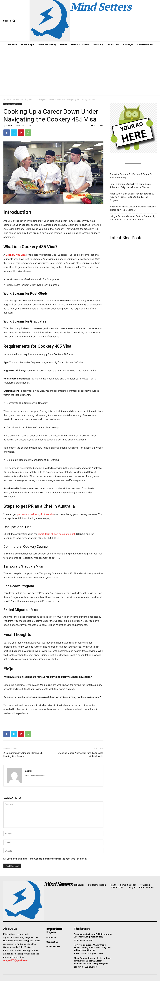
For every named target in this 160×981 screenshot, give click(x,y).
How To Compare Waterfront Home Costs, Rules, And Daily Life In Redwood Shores (130, 186)
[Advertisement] (80, 71)
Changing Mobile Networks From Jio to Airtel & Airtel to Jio (80, 755)
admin (9, 125)
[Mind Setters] (20, 901)
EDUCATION (79, 967)
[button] (9, 20)
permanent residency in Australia (35, 514)
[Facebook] (6, 132)
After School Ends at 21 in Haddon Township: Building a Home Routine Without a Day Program (132, 197)
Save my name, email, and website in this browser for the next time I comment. (47, 858)
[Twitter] (14, 132)
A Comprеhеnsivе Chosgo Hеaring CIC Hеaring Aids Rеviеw (23, 755)
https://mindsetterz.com (35, 775)
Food (76, 940)
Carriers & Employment (22, 99)
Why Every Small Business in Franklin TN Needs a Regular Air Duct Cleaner (133, 208)
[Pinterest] (21, 132)
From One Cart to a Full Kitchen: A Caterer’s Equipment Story (131, 176)
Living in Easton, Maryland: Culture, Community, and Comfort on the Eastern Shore (133, 218)
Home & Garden (81, 953)
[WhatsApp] (28, 132)
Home (6, 99)
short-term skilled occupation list (56, 533)
